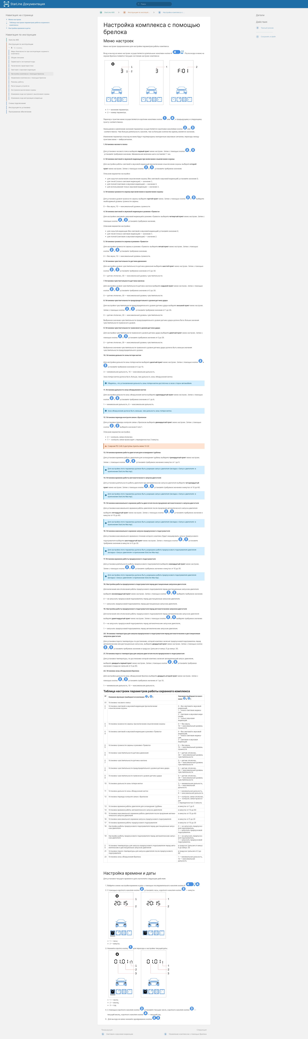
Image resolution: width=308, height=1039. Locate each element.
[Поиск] (139, 4)
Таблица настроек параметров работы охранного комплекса (29, 24)
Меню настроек (14, 19)
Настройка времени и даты (19, 28)
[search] (154, 4)
